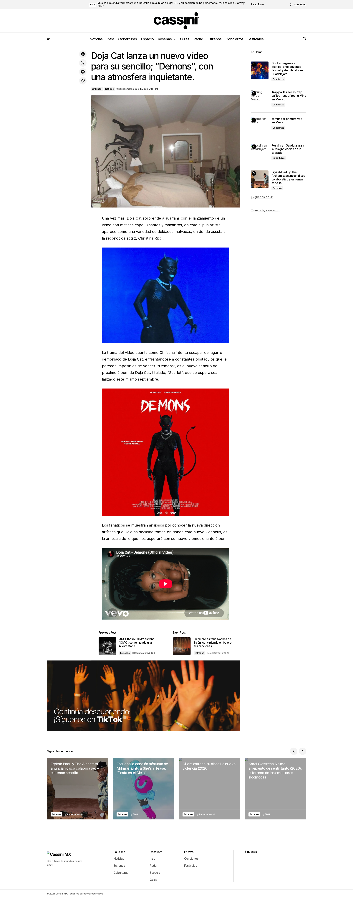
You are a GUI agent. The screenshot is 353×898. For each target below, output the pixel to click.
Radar (153, 865)
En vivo (189, 852)
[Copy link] (82, 80)
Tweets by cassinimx (265, 210)
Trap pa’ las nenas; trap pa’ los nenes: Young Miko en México (288, 95)
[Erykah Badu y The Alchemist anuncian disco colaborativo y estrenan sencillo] (260, 179)
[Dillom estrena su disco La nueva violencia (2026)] (209, 788)
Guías (153, 880)
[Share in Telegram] (82, 71)
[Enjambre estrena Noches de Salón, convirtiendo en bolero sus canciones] (203, 643)
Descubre (156, 852)
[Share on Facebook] (82, 54)
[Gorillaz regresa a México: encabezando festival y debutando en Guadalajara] (260, 70)
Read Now (257, 4)
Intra (92, 4)
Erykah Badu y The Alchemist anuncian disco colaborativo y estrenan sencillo (288, 177)
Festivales (190, 865)
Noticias (109, 88)
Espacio (155, 872)
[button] (298, 4)
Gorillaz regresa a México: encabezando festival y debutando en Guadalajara (287, 69)
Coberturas (279, 158)
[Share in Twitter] (82, 63)
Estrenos (97, 88)
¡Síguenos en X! (262, 197)
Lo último (119, 852)
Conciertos (278, 79)
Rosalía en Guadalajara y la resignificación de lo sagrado (287, 149)
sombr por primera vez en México (286, 120)
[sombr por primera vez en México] (260, 126)
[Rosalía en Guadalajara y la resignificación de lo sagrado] (260, 152)
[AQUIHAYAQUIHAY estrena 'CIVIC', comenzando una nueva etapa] (128, 643)
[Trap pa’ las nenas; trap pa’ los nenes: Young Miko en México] (260, 99)
